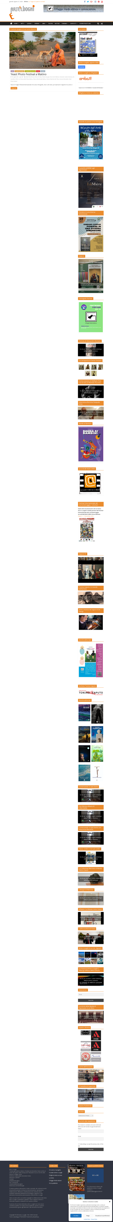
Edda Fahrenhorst (30, 77)
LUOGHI (29, 23)
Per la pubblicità (53, 1183)
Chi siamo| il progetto (55, 1170)
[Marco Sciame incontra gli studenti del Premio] (99, 558)
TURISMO (64, 23)
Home (16, 23)
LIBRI (43, 23)
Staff (22, 77)
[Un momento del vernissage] (93, 559)
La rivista (51, 1178)
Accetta (76, 1215)
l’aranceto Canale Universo (66, 77)
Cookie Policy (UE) (85, 23)
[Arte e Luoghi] (11, 23)
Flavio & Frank (38, 77)
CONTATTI (73, 23)
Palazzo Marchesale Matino (39, 79)
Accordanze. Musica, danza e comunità (39, 1)
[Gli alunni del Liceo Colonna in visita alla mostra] (81, 559)
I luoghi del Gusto (19, 71)
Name (79, 1128)
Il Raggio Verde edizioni (55, 1180)
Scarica (81, 67)
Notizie (42, 71)
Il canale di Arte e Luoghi (55, 1172)
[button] (110, 1201)
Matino (30, 79)
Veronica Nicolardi (63, 79)
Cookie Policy (87, 1219)
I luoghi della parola (30, 71)
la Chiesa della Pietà (24, 79)
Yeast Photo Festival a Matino (28, 74)
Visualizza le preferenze (102, 1215)
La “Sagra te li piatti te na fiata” (78, 1166)
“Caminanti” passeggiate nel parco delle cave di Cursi (80, 1191)
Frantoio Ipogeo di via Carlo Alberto (50, 77)
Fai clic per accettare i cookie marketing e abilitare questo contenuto (91, 350)
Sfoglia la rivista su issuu (55, 1175)
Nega (88, 1215)
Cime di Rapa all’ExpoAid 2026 (80, 1180)
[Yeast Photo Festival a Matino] (42, 33)
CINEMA (36, 23)
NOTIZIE (57, 23)
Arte (12, 71)
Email (79, 1136)
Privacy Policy (94, 1219)
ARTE (22, 23)
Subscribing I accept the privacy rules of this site (90, 1145)
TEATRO (50, 23)
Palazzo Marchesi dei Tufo (52, 79)
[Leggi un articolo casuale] (102, 23)
